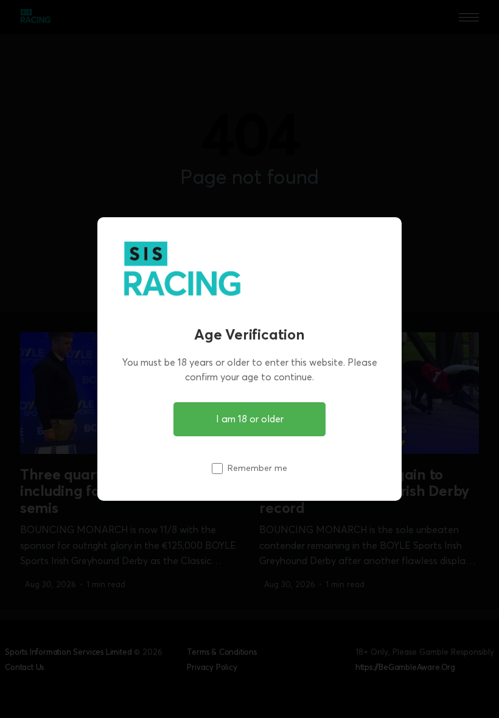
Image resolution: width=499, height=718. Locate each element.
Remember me (257, 467)
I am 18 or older (250, 419)
